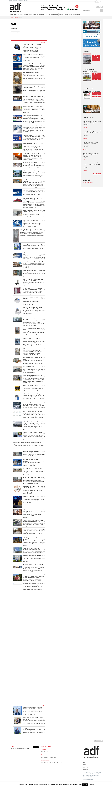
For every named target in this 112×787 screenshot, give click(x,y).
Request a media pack (88, 182)
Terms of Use (85, 767)
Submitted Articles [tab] (16, 39)
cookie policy (89, 776)
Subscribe (95, 60)
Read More (91, 784)
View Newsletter (95, 93)
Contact (25, 0)
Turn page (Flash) (95, 74)
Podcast (61, 14)
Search (101, 10)
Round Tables (68, 14)
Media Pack (20, 0)
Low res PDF (96, 57)
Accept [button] (85, 784)
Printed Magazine (45, 754)
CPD (30, 14)
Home (11, 14)
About (10, 0)
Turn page (95, 55)
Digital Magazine (45, 760)
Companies (16, 17)
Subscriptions (76, 14)
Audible (48, 14)
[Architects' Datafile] (18, 6)
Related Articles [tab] (27, 39)
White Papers (54, 14)
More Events (97, 173)
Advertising (15, 0)
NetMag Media (97, 1)
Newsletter (43, 749)
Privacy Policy (85, 769)
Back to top (97, 741)
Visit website (15, 33)
